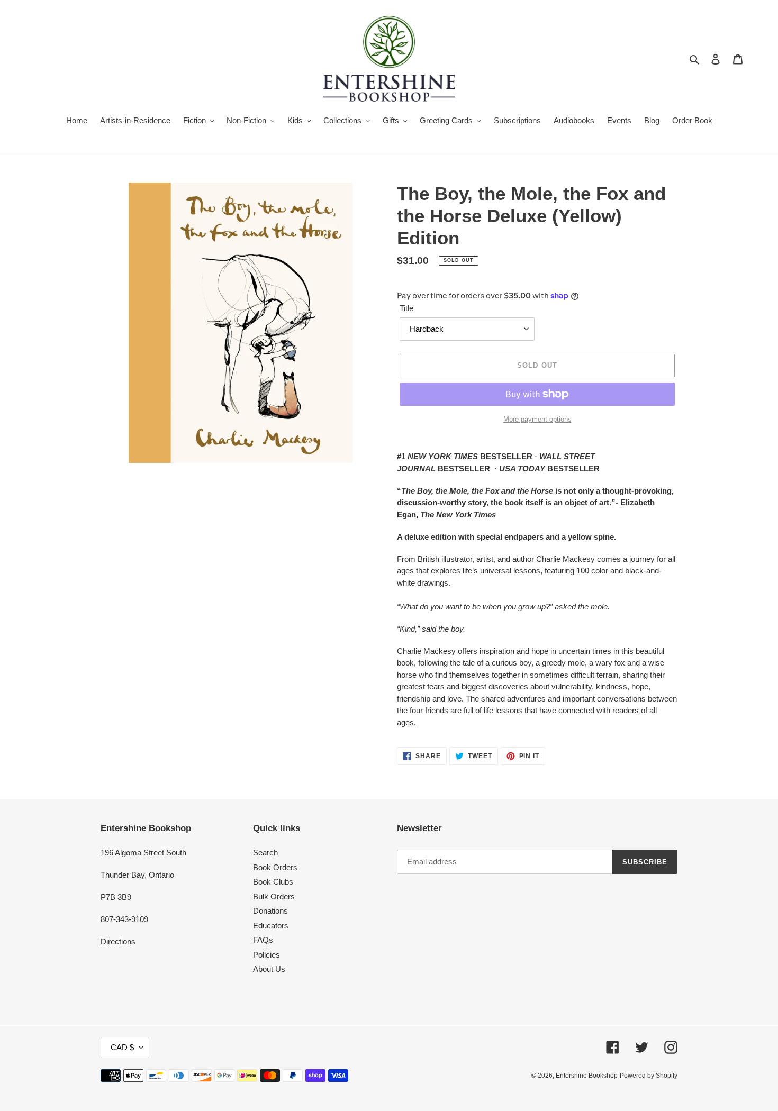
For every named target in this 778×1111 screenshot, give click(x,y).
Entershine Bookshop (587, 1075)
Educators (270, 925)
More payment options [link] (537, 419)
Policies (266, 954)
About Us (269, 968)
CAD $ (122, 1047)
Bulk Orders (274, 896)
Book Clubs (273, 881)
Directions (118, 941)
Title (406, 308)
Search (265, 852)
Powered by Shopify (648, 1075)
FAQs (263, 939)
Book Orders (275, 867)
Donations (270, 910)
